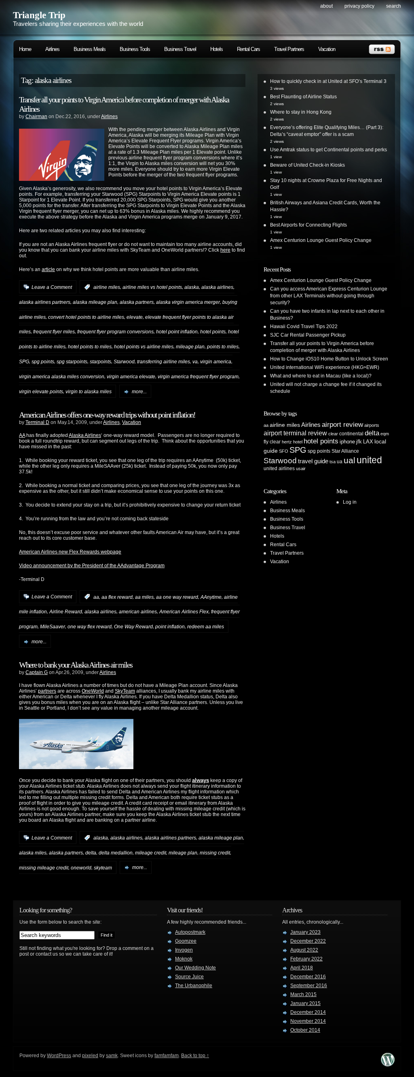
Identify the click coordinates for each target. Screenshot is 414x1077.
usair (301, 468)
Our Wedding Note (195, 968)
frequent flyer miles (54, 332)
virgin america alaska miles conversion (61, 376)
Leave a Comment (52, 287)
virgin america (215, 362)
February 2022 (306, 959)
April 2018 (301, 968)
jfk (359, 442)
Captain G (36, 672)
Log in (350, 502)
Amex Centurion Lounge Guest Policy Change (321, 240)
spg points (43, 362)
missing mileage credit (43, 867)
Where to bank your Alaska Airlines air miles (75, 664)
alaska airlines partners (44, 302)
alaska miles (32, 853)
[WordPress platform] (388, 1064)
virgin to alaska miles (88, 391)
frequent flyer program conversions (115, 332)
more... (139, 391)
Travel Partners (289, 49)
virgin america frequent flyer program (198, 376)
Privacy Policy (359, 6)
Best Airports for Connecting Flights (308, 225)
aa (96, 597)
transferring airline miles (163, 362)
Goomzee (185, 941)
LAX (368, 442)
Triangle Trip (39, 15)
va (195, 362)
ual (349, 460)
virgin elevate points (41, 391)
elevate (135, 317)
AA (22, 435)
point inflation (170, 627)
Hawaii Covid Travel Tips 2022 (304, 326)
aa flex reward (117, 597)
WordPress (59, 1055)
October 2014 (305, 1030)
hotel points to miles (90, 347)
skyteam (103, 867)
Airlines (52, 49)
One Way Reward (133, 627)
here (225, 250)
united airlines (279, 468)
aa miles (144, 597)
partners (47, 691)
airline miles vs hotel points (152, 287)
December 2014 (308, 1012)
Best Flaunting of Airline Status (303, 97)
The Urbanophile (193, 985)
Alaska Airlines (85, 435)
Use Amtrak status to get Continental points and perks (328, 150)
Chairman (36, 116)
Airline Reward (65, 612)
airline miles (106, 287)
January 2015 (305, 1003)
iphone (347, 442)
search (393, 6)
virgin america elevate (131, 376)
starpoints (100, 362)
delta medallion (116, 853)
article (48, 269)
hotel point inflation (177, 332)
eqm (384, 433)
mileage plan (190, 347)
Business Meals (90, 49)
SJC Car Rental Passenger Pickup (308, 335)
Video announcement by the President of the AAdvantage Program (92, 565)
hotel (297, 441)
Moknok (183, 959)
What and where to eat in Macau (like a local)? (321, 376)
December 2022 (308, 941)
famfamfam (166, 1055)
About (326, 6)
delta (90, 853)
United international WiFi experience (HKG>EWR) (324, 367)
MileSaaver (52, 627)
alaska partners (137, 302)
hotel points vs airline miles (143, 347)
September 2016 (308, 985)
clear (333, 433)
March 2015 (303, 994)
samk (112, 1055)
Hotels (216, 49)
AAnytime (211, 597)
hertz (287, 441)
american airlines (138, 612)
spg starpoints (72, 362)
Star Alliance (345, 451)
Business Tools (135, 49)
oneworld (81, 867)
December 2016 (308, 976)
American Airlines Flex (184, 612)
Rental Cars (248, 49)
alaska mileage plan (95, 302)
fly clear (272, 442)
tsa (333, 461)
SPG (24, 362)
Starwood (124, 362)
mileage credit (150, 853)
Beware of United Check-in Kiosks (307, 165)
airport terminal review (295, 433)
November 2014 (308, 1021)
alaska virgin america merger (188, 302)
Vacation (326, 49)
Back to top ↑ (195, 1055)
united (369, 460)
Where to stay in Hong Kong (301, 112)
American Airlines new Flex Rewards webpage (70, 552)
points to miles (223, 347)
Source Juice (189, 976)
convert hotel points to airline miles (86, 317)
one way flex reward (90, 627)
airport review (342, 424)
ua (339, 461)
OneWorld (93, 691)
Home (25, 49)
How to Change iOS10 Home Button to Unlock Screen (329, 359)
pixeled (90, 1055)
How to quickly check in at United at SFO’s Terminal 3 (328, 81)
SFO (283, 451)
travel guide (313, 461)
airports (371, 425)
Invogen (184, 950)
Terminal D (37, 422)
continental (351, 434)
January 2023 (305, 932)
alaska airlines (217, 287)
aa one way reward (177, 597)
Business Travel (180, 49)
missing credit (215, 853)
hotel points (213, 332)
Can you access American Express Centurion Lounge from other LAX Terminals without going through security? (328, 295)
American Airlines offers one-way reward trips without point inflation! (107, 414)
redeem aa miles (205, 627)
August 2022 (304, 950)
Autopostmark (190, 932)
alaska (191, 287)
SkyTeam (125, 691)
